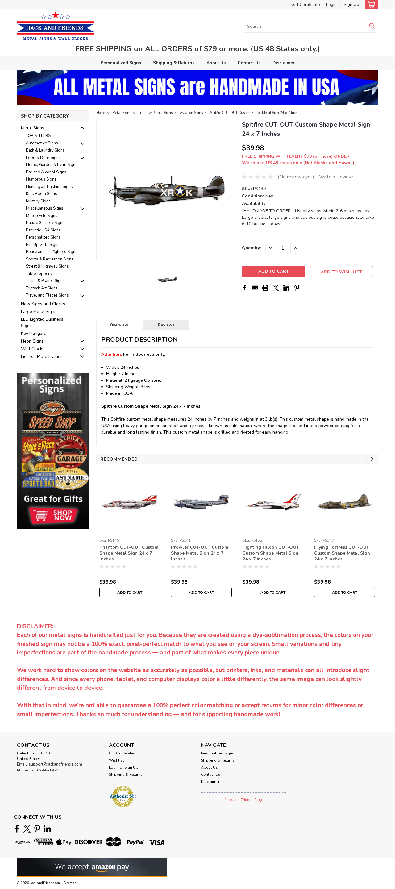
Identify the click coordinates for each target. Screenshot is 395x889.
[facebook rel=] (17, 829)
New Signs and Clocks (43, 304)
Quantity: (251, 248)
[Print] (265, 288)
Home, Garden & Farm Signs (51, 165)
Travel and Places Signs (47, 295)
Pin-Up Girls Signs (43, 244)
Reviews (166, 325)
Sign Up (351, 4)
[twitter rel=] (27, 829)
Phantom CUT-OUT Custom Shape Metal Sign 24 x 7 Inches (128, 553)
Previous (101, 191)
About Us (216, 63)
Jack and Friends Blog (243, 800)
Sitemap (70, 883)
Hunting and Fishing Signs (49, 186)
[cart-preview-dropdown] (370, 4)
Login (331, 4)
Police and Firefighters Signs (51, 252)
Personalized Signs (121, 63)
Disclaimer (283, 63)
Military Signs (38, 201)
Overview (119, 325)
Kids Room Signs (41, 194)
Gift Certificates (122, 753)
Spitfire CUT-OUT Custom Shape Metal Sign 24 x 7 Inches (255, 112)
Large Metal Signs (38, 311)
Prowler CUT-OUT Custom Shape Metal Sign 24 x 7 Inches (199, 553)
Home (100, 112)
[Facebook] (244, 288)
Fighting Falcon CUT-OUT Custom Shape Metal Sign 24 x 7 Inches (271, 553)
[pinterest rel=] (37, 829)
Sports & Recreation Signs (49, 259)
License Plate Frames (42, 356)
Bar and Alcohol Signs (46, 172)
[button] (53, 451)
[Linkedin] (286, 288)
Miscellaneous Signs (44, 208)
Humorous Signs (41, 179)
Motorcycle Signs (41, 215)
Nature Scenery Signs (45, 223)
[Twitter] (276, 288)
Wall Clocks (32, 349)
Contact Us (249, 63)
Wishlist (116, 760)
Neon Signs (32, 341)
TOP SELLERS (38, 136)
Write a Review (336, 176)
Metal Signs (32, 128)
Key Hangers (33, 333)
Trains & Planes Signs (45, 281)
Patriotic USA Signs (43, 230)
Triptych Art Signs (42, 288)
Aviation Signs (191, 112)
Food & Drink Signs (43, 157)
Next (232, 191)
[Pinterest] (297, 288)
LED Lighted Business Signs (42, 322)
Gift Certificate (305, 4)
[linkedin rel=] (47, 829)
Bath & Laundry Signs (45, 150)
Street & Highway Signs (47, 266)
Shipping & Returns (173, 63)
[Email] (255, 288)
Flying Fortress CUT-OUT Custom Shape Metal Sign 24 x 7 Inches (342, 553)
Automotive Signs (42, 143)
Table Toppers (39, 273)
